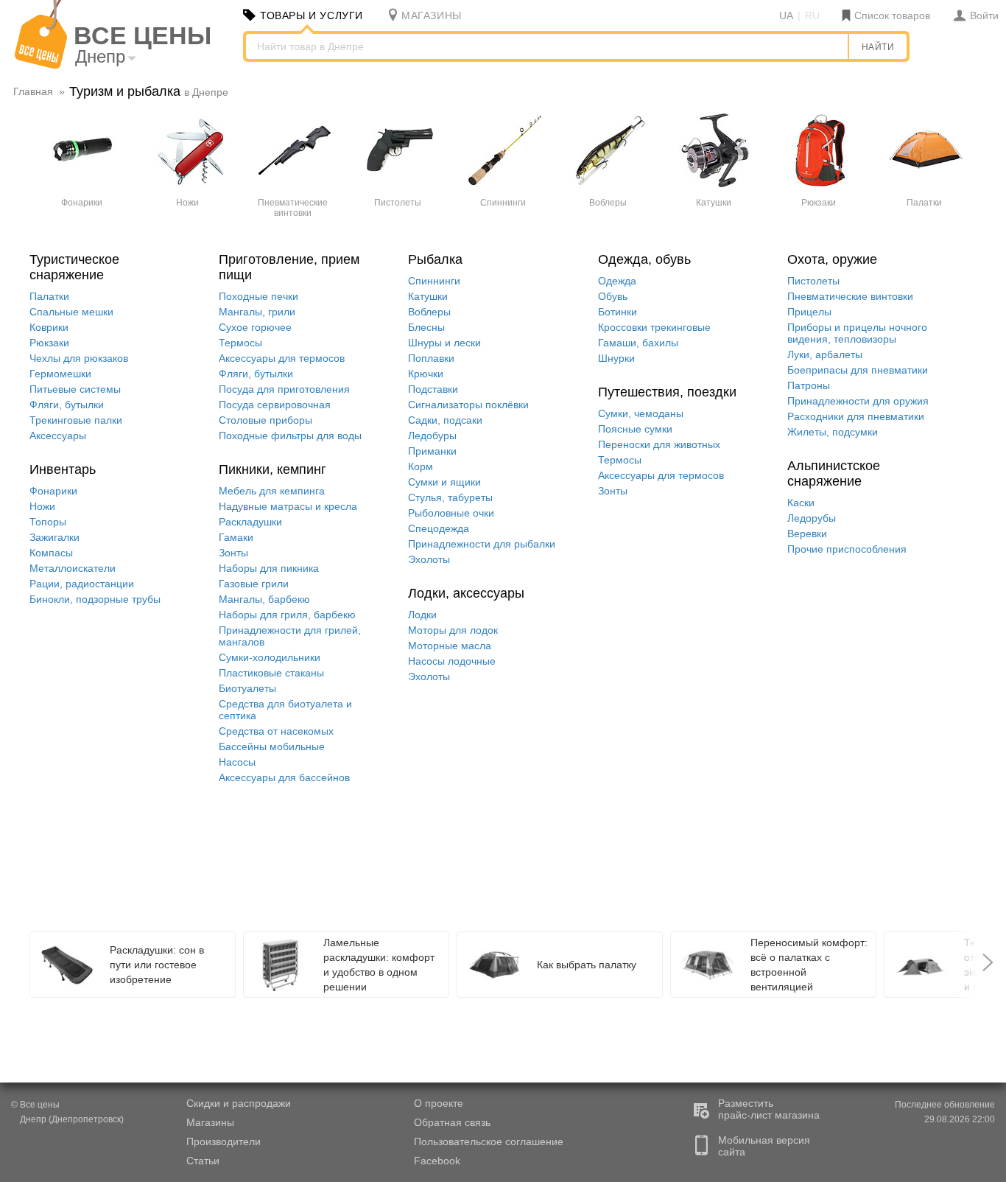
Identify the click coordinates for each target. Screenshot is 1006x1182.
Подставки (433, 389)
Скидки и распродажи (238, 1103)
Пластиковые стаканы (271, 673)
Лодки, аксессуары (466, 593)
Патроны (808, 385)
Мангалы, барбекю (264, 599)
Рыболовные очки (451, 513)
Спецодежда (438, 528)
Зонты (233, 553)
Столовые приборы (265, 420)
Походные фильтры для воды (290, 435)
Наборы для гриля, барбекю (287, 614)
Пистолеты (813, 281)
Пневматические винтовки (850, 296)
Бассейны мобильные (272, 746)
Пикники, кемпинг (272, 469)
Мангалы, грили (257, 312)
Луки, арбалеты (824, 354)
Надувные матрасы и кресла (288, 506)
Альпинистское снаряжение (833, 473)
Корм (420, 466)
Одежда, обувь (644, 259)
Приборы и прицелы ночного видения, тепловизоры (857, 333)
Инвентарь (62, 469)
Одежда (617, 281)
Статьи (202, 1161)
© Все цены (67, 1112)
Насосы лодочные (452, 661)
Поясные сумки (635, 429)
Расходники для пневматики (855, 416)
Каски (801, 502)
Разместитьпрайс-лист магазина (769, 1109)
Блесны (426, 327)
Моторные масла (449, 645)
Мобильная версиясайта (764, 1146)
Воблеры (429, 312)
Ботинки (617, 312)
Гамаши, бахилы (638, 343)
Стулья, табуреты (450, 497)
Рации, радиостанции (81, 584)
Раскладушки (250, 522)
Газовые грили (254, 584)
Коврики (48, 327)
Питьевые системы (75, 389)
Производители (223, 1141)
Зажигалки (54, 537)
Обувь (612, 296)
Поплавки (431, 358)
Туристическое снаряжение (74, 267)
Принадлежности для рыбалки (481, 544)
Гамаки (236, 537)
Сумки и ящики (444, 482)
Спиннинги (434, 281)
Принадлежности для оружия (858, 401)
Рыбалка (435, 259)
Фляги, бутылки (66, 404)
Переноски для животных (659, 444)
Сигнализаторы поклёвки (468, 404)
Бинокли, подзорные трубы (95, 599)
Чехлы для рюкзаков (78, 358)
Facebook (437, 1161)
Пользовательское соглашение (488, 1141)
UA (786, 15)
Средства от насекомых (276, 731)
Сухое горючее (255, 327)
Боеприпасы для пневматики (857, 370)
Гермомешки (60, 374)
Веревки (807, 533)
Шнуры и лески (444, 343)
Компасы (51, 553)
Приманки (432, 451)
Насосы (237, 762)
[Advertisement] (386, 859)
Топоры (47, 522)
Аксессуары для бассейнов (284, 777)
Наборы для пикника (269, 568)
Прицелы (809, 312)
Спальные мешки (71, 312)
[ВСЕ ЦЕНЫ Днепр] (41, 65)
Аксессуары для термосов (282, 358)
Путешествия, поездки (667, 392)
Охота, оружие (832, 259)
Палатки (49, 296)
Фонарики (53, 491)
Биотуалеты (247, 688)
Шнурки (616, 358)
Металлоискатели (72, 568)
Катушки (428, 296)
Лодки (422, 614)
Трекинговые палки (75, 420)
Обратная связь (452, 1122)
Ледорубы (811, 518)
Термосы (240, 343)
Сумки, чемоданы (640, 413)
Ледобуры (432, 435)
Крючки (425, 374)
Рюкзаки (49, 343)
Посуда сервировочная (275, 404)
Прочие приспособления (847, 549)
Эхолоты (429, 559)
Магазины (210, 1122)
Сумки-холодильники (269, 657)
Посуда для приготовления (284, 389)
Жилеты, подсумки (832, 432)
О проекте (438, 1103)
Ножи (42, 506)
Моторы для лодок (453, 630)
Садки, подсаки (445, 420)
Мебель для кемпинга (272, 491)
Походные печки (258, 296)
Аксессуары (57, 435)
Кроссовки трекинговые (654, 327)
